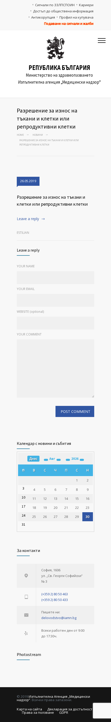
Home (20, 135)
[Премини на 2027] (82, 460)
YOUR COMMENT (29, 334)
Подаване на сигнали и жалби (68, 23)
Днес (33, 459)
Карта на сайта (29, 709)
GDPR (63, 712)
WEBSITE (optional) (30, 311)
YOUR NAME (26, 266)
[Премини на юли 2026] (46, 460)
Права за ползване (38, 712)
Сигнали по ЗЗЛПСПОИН (55, 5)
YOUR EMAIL (26, 289)
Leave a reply (28, 218)
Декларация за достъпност (69, 709)
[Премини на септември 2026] (59, 460)
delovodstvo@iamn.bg (58, 617)
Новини (38, 135)
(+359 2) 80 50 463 (54, 594)
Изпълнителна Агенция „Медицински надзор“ (53, 698)
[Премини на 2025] (68, 460)
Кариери (86, 5)
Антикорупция (43, 17)
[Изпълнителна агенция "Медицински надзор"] (56, 48)
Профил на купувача (76, 17)
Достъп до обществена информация (63, 11)
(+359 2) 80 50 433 (54, 599)
